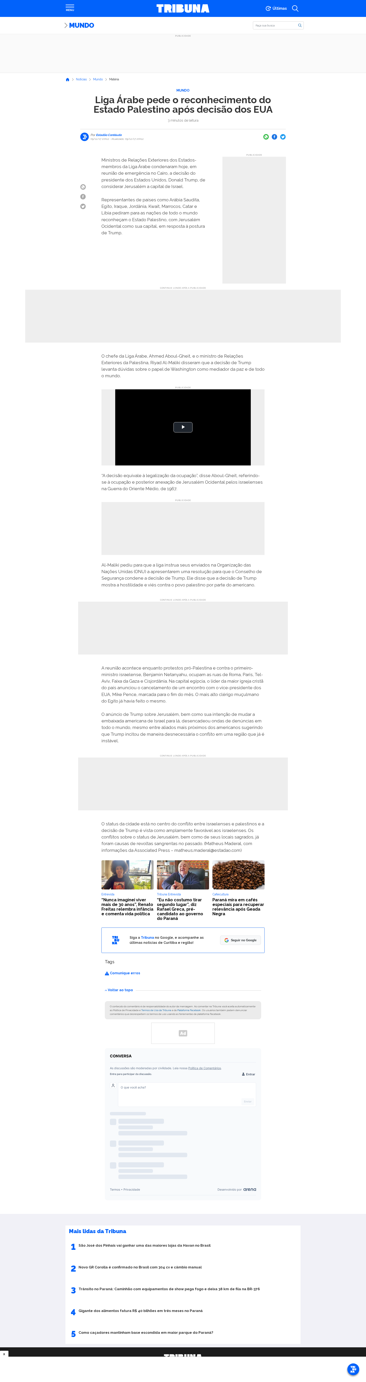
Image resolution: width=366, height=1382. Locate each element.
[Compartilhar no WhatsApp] (266, 137)
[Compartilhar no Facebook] (274, 137)
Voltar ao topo (120, 990)
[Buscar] (300, 25)
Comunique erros (124, 973)
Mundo (81, 25)
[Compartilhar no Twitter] (283, 137)
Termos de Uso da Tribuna (156, 1010)
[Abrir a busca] (295, 8)
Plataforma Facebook (189, 1010)
